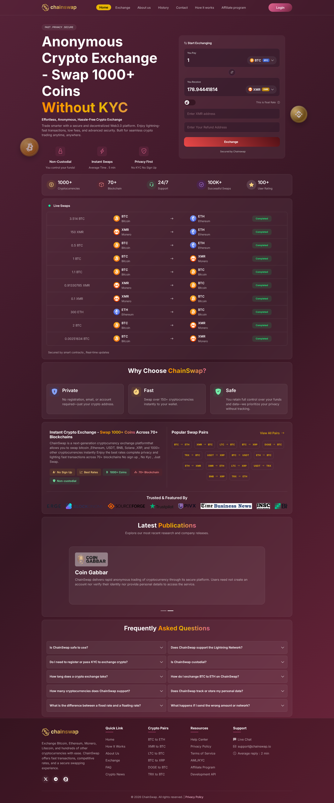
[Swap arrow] (231, 72)
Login (280, 7)
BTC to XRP (156, 760)
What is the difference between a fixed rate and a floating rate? (95, 705)
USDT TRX (262, 465)
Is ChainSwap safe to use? (69, 647)
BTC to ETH (156, 739)
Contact (182, 7)
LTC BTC (227, 444)
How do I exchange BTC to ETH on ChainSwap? (205, 676)
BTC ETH (181, 444)
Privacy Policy (201, 746)
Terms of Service (203, 753)
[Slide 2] (170, 611)
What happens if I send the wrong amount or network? (210, 705)
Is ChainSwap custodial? (188, 662)
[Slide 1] (163, 611)
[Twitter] (45, 779)
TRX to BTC (156, 774)
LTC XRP (239, 465)
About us (144, 7)
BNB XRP (217, 476)
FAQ (108, 767)
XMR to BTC (157, 746)
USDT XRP (216, 455)
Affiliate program (234, 7)
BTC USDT (240, 455)
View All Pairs (270, 433)
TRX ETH (239, 476)
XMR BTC (205, 444)
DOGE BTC (273, 444)
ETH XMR (193, 465)
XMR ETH (216, 465)
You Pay (191, 53)
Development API (203, 774)
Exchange (122, 7)
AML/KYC (198, 760)
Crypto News (115, 774)
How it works (204, 7)
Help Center (199, 739)
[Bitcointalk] (66, 779)
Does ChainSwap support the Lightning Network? (206, 647)
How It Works (115, 746)
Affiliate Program (203, 767)
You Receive (194, 82)
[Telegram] (56, 779)
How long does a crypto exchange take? (79, 676)
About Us (112, 753)
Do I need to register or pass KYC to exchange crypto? (89, 662)
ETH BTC (263, 455)
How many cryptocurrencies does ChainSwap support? (90, 691)
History (163, 7)
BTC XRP (249, 444)
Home (103, 7)
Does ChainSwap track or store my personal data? (207, 691)
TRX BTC (192, 455)
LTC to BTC (156, 753)
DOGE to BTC (158, 767)
